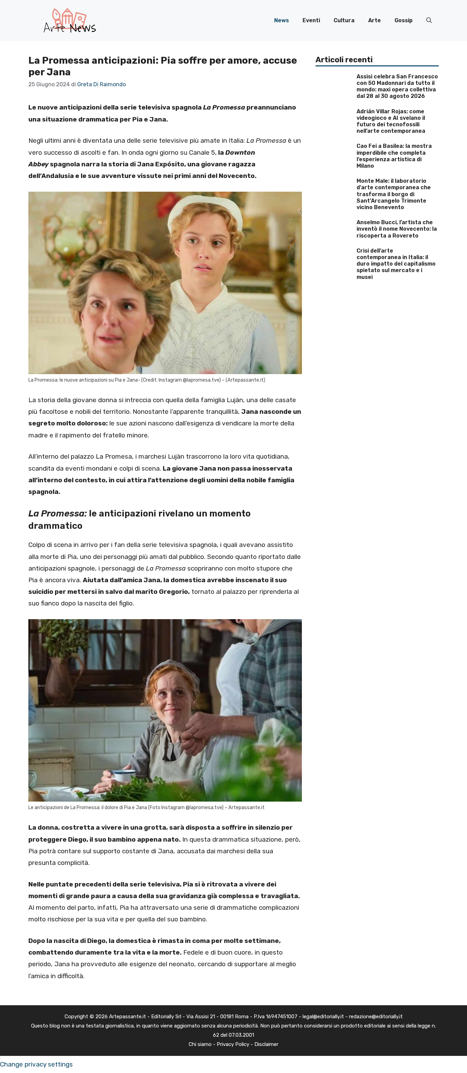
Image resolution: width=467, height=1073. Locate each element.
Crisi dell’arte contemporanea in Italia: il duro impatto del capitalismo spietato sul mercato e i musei (396, 263)
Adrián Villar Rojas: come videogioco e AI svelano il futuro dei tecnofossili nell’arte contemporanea (391, 121)
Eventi (311, 20)
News (281, 20)
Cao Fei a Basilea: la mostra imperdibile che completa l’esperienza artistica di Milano (394, 156)
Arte (374, 20)
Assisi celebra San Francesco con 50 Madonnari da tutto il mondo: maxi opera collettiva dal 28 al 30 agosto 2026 (397, 86)
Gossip (404, 20)
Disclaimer (266, 1044)
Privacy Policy (233, 1044)
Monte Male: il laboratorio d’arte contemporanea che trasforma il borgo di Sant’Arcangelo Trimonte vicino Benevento (394, 194)
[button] (429, 20)
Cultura (344, 20)
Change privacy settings (36, 1064)
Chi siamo (200, 1044)
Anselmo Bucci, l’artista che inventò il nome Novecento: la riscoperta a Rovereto (397, 229)
